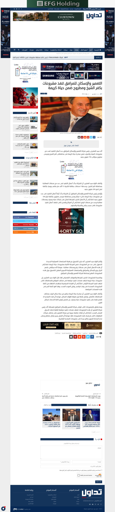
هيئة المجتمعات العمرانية (66, 333)
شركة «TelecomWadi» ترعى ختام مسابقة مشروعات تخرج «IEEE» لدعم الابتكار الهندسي (84, 57)
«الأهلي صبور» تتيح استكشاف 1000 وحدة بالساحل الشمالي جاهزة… (22, 127)
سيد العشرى (85, 333)
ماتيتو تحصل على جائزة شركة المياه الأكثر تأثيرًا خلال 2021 (21, 190)
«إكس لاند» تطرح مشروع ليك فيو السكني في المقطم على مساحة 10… (21, 173)
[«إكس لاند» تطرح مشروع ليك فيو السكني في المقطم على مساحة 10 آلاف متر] (33, 173)
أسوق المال (84, 50)
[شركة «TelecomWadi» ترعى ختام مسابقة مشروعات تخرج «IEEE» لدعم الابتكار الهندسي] (91, 415)
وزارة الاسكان (57, 333)
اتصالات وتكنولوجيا (55, 50)
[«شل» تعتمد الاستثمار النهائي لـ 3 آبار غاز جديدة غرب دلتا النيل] (33, 145)
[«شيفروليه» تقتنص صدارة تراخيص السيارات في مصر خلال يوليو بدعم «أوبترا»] (33, 136)
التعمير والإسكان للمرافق (93, 333)
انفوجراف (24, 50)
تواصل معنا (56, 9)
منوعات (31, 50)
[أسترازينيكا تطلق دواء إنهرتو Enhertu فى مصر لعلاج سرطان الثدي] (33, 164)
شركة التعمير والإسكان (77, 333)
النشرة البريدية (78, 9)
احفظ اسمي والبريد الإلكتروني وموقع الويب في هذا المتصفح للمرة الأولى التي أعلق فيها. (80, 470)
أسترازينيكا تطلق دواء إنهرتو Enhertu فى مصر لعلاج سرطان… (21, 163)
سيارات (65, 50)
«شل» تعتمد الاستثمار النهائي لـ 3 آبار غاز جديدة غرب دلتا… (22, 145)
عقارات (76, 50)
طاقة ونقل (39, 50)
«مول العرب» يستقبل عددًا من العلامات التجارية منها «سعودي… (21, 182)
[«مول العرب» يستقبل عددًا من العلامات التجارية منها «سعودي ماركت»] (33, 182)
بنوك (71, 50)
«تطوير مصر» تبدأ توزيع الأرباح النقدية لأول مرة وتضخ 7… (21, 118)
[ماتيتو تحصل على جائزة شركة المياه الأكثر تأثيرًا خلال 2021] (33, 192)
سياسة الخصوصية (65, 9)
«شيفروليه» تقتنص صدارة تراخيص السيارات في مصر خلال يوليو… (22, 136)
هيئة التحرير (50, 9)
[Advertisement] (57, 33)
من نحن (71, 9)
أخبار (91, 50)
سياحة (46, 50)
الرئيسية (96, 50)
